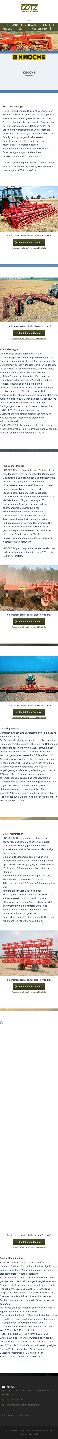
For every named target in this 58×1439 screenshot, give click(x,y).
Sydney (38, 1434)
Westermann (40, 28)
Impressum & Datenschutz (16, 1415)
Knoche (7, 28)
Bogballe (31, 25)
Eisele (47, 25)
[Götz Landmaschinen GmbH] (29, 8)
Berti (22, 28)
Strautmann (11, 25)
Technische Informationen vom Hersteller (29, 248)
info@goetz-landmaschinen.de (22, 1404)
